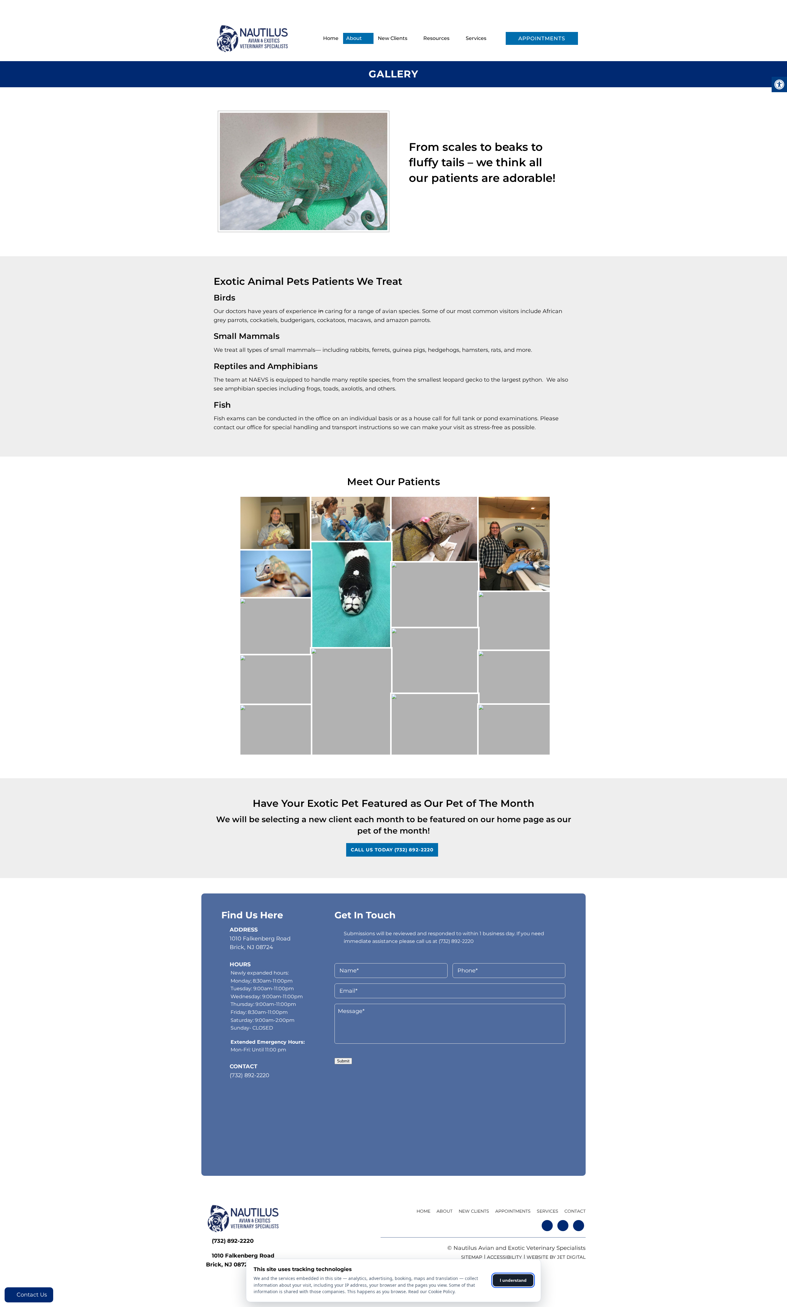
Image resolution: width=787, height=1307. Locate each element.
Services (476, 38)
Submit (343, 1061)
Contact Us (31, 1294)
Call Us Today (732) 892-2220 (392, 850)
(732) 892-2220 (238, 7)
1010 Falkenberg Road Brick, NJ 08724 (260, 943)
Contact (575, 1211)
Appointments (541, 38)
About (354, 38)
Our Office (396, 7)
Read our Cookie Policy (431, 1291)
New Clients (392, 38)
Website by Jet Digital (556, 1257)
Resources (436, 38)
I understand (513, 1280)
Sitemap (471, 1257)
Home (330, 38)
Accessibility (504, 1257)
